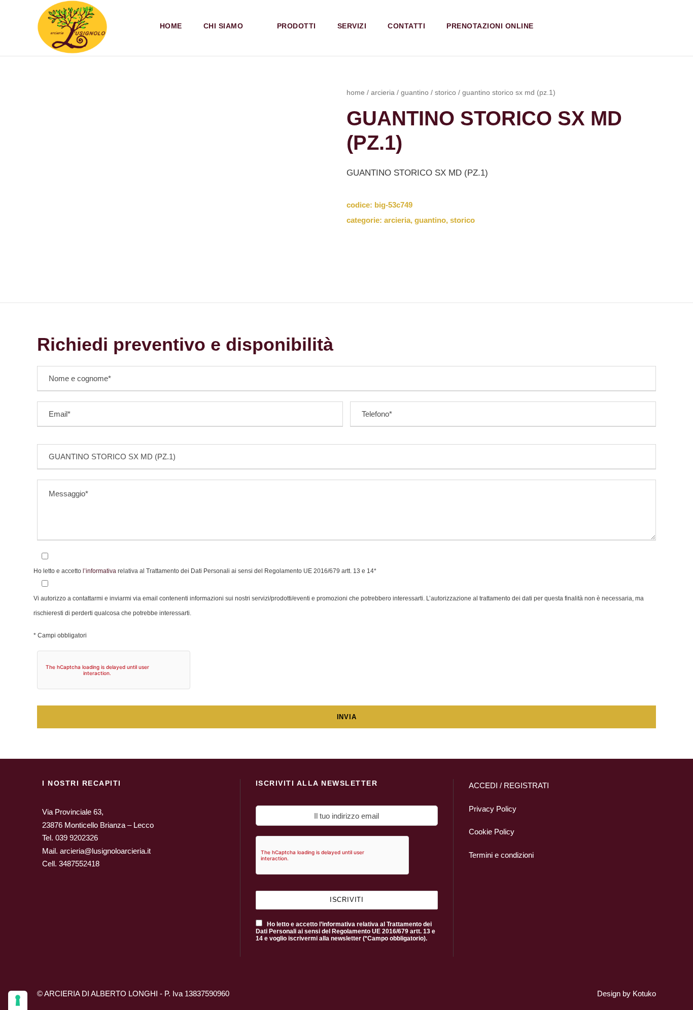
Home (171, 26)
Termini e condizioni (501, 855)
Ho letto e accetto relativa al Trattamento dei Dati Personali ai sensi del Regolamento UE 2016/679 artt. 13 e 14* (204, 571)
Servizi (352, 26)
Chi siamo (223, 26)
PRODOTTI (296, 26)
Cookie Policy (491, 831)
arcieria (383, 92)
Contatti (406, 26)
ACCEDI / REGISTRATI (509, 785)
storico (445, 92)
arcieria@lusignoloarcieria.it (105, 851)
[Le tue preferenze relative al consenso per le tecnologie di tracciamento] (17, 1000)
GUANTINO (415, 92)
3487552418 (79, 863)
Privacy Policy (492, 808)
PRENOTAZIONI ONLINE (490, 26)
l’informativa (98, 571)
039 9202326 (76, 837)
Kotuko (644, 993)
